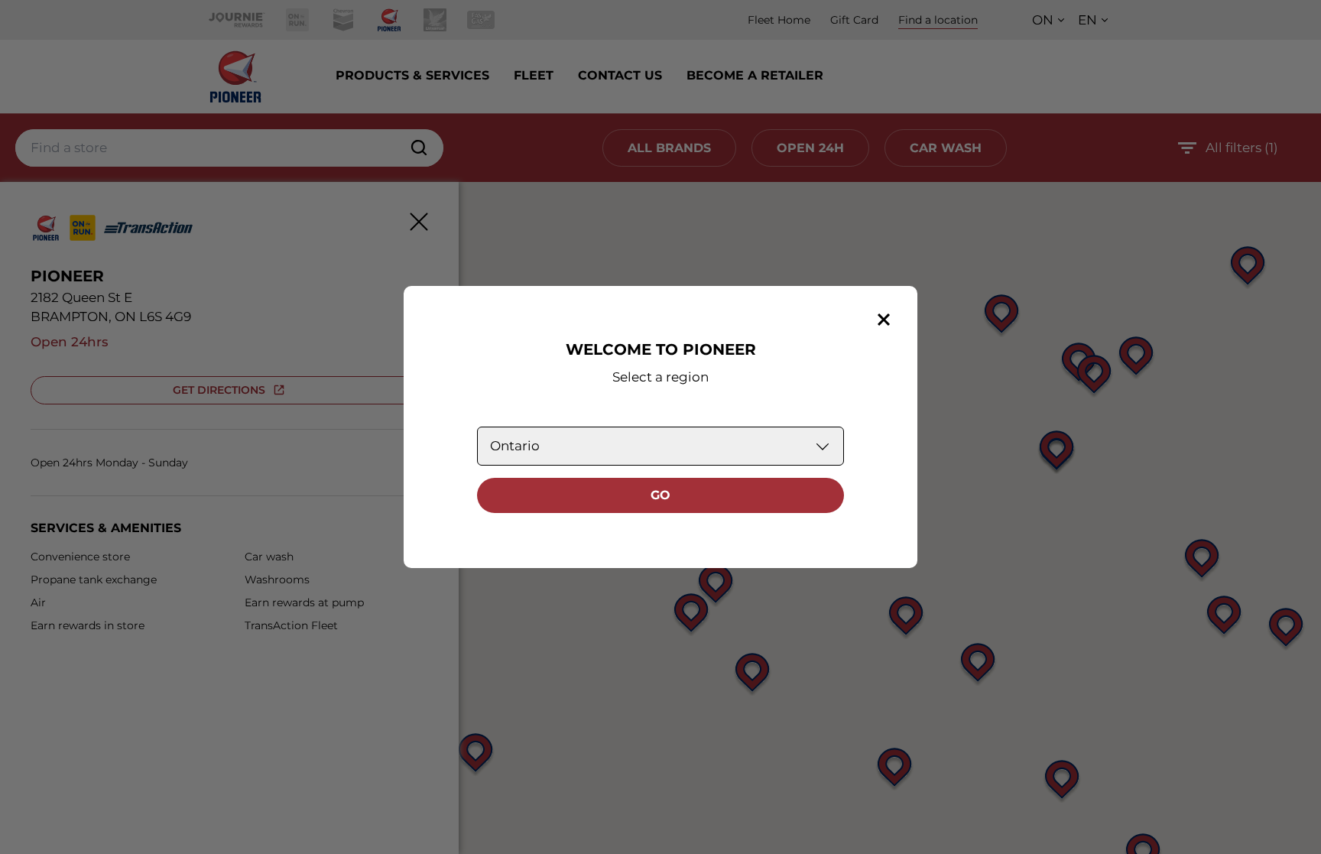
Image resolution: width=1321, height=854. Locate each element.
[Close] (884, 319)
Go (660, 495)
